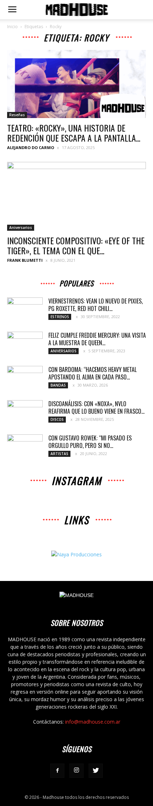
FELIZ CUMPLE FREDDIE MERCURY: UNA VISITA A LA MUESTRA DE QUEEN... (97, 339)
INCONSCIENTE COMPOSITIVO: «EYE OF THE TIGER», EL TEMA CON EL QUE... (75, 245)
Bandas (58, 385)
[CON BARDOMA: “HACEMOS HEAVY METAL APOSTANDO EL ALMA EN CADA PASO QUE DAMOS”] (25, 378)
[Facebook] (57, 771)
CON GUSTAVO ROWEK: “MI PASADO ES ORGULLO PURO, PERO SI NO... (90, 442)
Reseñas (17, 114)
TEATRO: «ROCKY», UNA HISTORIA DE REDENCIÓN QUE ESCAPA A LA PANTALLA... (73, 132)
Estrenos (60, 316)
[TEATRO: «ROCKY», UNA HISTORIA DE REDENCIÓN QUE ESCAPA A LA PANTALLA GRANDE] (76, 84)
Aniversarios (20, 227)
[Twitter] (96, 771)
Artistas (59, 453)
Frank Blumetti (25, 260)
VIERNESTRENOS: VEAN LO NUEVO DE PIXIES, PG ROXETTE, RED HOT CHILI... (95, 305)
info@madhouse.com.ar (92, 721)
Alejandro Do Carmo (30, 147)
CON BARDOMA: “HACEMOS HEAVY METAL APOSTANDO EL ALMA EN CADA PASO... (92, 373)
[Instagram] (76, 771)
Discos (57, 419)
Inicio (12, 27)
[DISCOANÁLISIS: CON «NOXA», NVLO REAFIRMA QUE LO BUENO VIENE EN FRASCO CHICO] (25, 412)
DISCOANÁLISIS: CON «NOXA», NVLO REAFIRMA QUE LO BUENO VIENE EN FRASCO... (96, 407)
